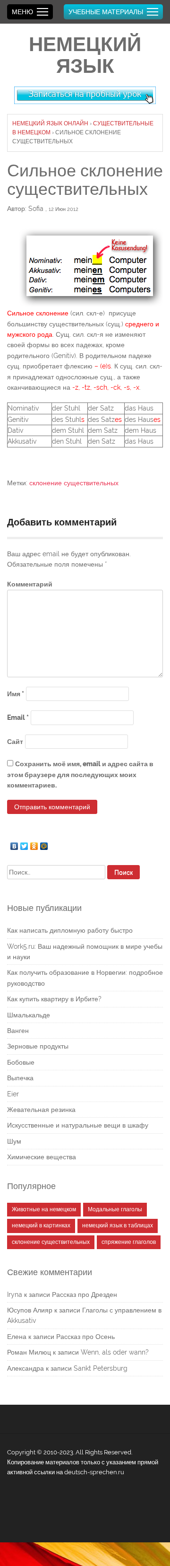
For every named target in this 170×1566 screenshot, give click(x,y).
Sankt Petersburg (101, 1368)
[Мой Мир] (44, 844)
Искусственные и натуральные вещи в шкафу (77, 1125)
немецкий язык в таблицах (117, 1225)
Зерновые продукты (37, 1046)
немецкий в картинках (41, 1225)
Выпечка (20, 1078)
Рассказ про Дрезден (84, 1294)
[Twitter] (24, 844)
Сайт (15, 741)
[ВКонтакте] (14, 844)
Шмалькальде (28, 1015)
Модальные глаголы (115, 1209)
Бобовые (20, 1062)
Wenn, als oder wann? (115, 1352)
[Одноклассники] (34, 844)
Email (18, 717)
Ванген (18, 1030)
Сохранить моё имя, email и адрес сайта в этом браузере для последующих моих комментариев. (80, 774)
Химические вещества (41, 1157)
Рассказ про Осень (85, 1336)
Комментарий (29, 584)
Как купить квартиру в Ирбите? (54, 999)
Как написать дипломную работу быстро (70, 930)
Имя (15, 694)
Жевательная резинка (41, 1109)
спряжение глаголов (129, 1242)
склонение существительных (74, 483)
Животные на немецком (44, 1209)
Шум (14, 1141)
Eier (13, 1094)
